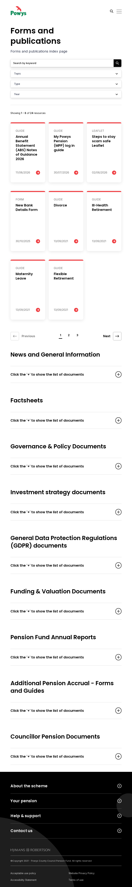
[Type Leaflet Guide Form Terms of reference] (65, 84)
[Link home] (25, 11)
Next (106, 336)
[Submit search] (117, 63)
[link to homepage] (30, 850)
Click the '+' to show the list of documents (47, 374)
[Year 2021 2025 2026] (65, 94)
